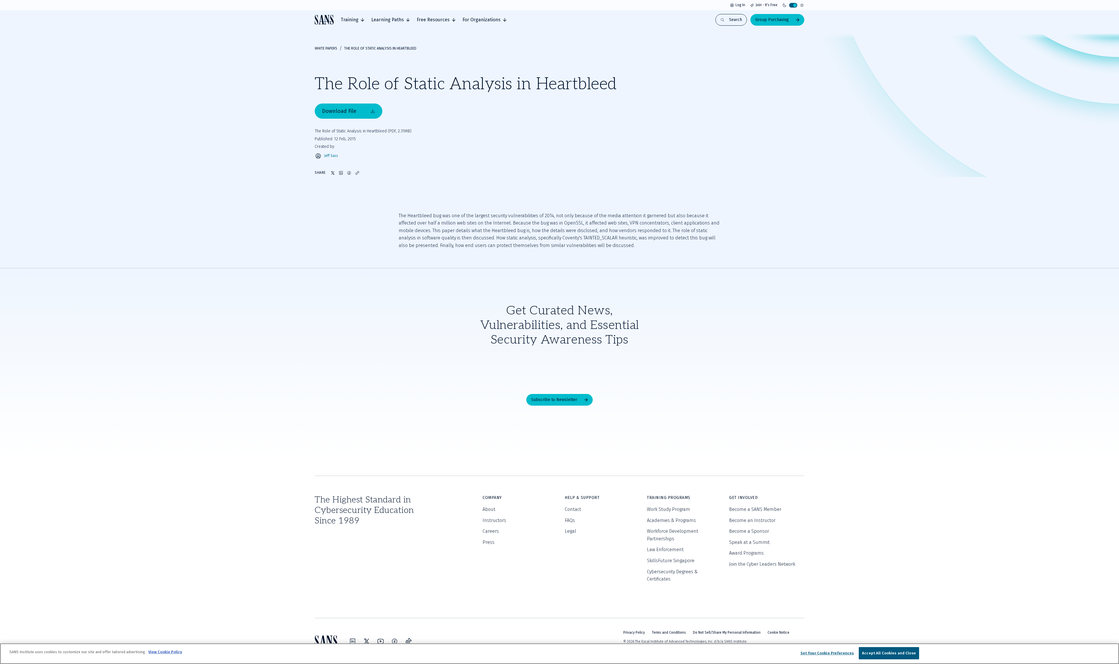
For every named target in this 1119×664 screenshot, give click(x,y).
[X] (366, 641)
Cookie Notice (778, 632)
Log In (740, 5)
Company (492, 497)
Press (489, 542)
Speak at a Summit (749, 542)
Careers (491, 531)
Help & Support (582, 497)
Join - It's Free (766, 5)
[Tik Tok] (408, 641)
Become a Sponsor (749, 531)
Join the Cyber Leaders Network (762, 564)
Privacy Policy (634, 632)
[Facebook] (394, 641)
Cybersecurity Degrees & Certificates (672, 575)
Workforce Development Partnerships (672, 535)
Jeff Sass (331, 156)
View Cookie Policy (165, 652)
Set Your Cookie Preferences (827, 653)
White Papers (326, 48)
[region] (559, 653)
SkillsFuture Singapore (670, 560)
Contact (573, 509)
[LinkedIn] (352, 641)
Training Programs (668, 497)
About (489, 509)
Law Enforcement (665, 549)
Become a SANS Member (755, 509)
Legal (570, 531)
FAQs (570, 520)
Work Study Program (668, 509)
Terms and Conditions (669, 632)
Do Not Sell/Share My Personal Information (727, 632)
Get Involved (743, 497)
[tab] (352, 19)
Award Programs (746, 553)
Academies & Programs (671, 520)
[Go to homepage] (324, 19)
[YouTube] (380, 641)
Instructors (494, 520)
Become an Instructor (752, 520)
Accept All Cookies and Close (889, 653)
